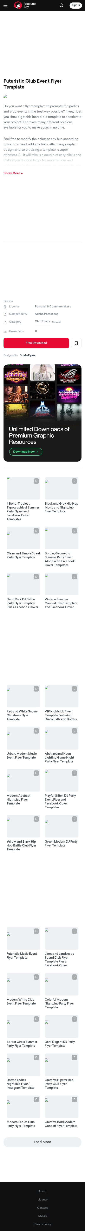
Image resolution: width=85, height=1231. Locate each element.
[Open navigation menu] (5, 5)
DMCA (42, 1216)
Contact (42, 1208)
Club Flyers (42, 321)
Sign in (76, 5)
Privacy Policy (42, 1224)
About (43, 1191)
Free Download (36, 343)
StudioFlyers (27, 355)
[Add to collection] (76, 343)
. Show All (55, 322)
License (43, 1199)
